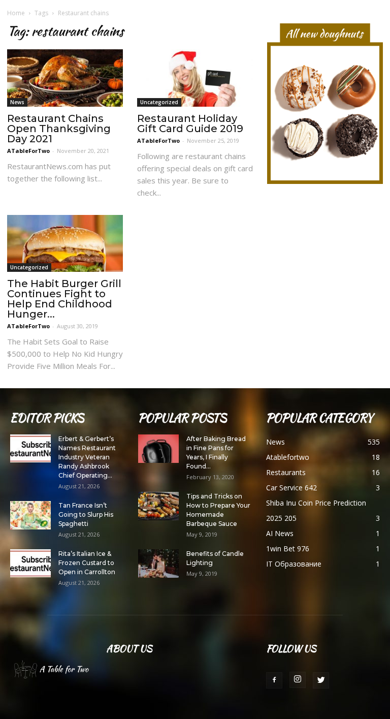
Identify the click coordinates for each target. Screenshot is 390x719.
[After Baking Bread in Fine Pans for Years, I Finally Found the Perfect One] (158, 448)
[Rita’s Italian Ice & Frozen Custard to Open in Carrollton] (30, 563)
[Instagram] (297, 680)
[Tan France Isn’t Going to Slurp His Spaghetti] (30, 515)
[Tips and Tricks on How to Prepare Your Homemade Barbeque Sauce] (158, 506)
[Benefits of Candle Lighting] (158, 563)
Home (16, 13)
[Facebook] (274, 680)
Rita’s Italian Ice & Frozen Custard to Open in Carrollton (86, 563)
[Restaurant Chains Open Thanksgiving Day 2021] (65, 78)
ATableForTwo (28, 150)
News (17, 102)
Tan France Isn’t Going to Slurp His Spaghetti (85, 514)
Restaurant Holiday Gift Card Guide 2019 (190, 123)
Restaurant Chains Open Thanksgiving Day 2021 (59, 128)
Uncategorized (159, 102)
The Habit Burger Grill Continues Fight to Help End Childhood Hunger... (64, 298)
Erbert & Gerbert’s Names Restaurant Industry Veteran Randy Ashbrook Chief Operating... (87, 457)
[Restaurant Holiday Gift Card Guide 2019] (195, 78)
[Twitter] (321, 680)
